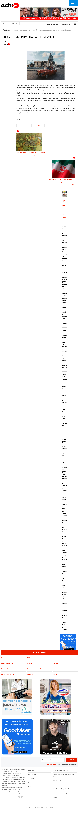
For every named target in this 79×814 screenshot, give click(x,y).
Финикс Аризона (32, 783)
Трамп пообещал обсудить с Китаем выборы (64, 572)
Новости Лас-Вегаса (8, 674)
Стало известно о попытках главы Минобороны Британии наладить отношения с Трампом (64, 514)
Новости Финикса (7, 669)
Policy (55, 797)
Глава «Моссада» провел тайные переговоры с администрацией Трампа (64, 548)
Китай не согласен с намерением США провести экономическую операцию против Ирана (64, 243)
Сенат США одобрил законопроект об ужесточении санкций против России (64, 388)
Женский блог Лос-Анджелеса (37, 669)
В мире (29, 663)
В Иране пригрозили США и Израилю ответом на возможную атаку (64, 449)
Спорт (55, 674)
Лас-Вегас (31, 787)
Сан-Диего (31, 778)
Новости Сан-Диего (7, 663)
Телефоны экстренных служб (62, 785)
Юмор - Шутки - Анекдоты (60, 770)
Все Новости (31, 770)
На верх (6, 760)
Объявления (51, 24)
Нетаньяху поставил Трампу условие (64, 363)
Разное (55, 663)
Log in (73, 3)
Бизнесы (66, 24)
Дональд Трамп (38, 125)
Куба (47, 125)
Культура (30, 674)
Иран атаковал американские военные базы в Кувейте (64, 595)
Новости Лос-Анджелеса (9, 658)
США (28, 125)
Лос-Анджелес (32, 774)
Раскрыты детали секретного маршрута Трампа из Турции (64, 341)
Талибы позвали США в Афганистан (64, 319)
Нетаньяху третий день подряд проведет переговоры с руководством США (64, 479)
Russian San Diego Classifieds (62, 789)
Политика (56, 658)
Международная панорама (61, 793)
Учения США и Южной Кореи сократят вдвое (64, 300)
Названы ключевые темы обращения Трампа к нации (64, 620)
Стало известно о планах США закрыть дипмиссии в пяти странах (64, 419)
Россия (55, 669)
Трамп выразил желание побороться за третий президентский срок (64, 277)
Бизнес (30, 791)
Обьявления (57, 780)
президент (21, 125)
